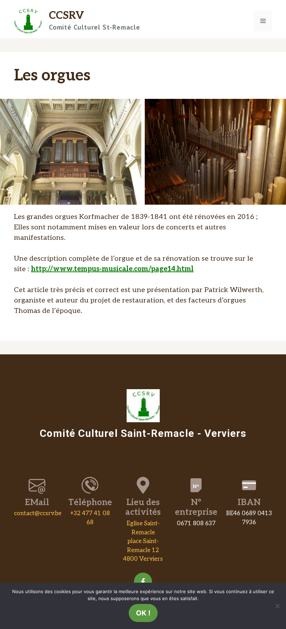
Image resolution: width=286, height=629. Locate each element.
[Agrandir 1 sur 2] (132, 107)
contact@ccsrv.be (37, 513)
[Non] (277, 606)
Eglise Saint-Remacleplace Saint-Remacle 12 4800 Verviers (143, 541)
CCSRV (66, 15)
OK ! (143, 613)
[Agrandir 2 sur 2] (276, 107)
